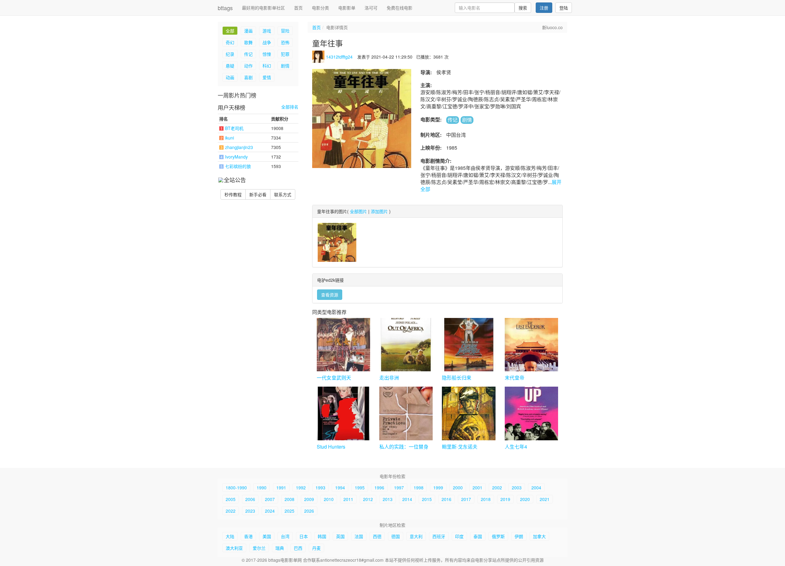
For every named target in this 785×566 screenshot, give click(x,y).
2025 (289, 511)
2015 (427, 499)
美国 (266, 536)
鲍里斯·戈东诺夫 (459, 446)
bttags (225, 8)
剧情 (285, 66)
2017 (466, 499)
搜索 (523, 8)
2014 (407, 499)
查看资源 (329, 295)
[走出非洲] (406, 344)
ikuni (229, 138)
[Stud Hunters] (343, 413)
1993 (320, 487)
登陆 (563, 8)
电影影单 (346, 8)
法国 (358, 536)
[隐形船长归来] (468, 344)
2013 (387, 499)
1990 (261, 487)
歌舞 (248, 42)
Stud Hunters (331, 446)
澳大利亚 (234, 548)
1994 (340, 487)
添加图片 (379, 211)
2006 (250, 499)
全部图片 (358, 211)
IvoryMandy (236, 157)
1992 (301, 487)
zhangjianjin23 (239, 147)
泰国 (477, 536)
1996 (379, 487)
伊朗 (519, 536)
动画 (230, 77)
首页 (298, 8)
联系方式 (282, 194)
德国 (395, 536)
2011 (348, 499)
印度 (459, 536)
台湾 (285, 536)
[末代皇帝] (531, 344)
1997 (399, 487)
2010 (329, 499)
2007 (270, 499)
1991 (281, 487)
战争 (266, 42)
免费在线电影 (399, 8)
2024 (270, 511)
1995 (360, 487)
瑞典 (279, 548)
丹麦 (316, 548)
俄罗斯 (498, 536)
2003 (517, 487)
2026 (309, 511)
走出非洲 (389, 377)
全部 (230, 31)
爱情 (266, 77)
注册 (544, 8)
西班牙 (438, 536)
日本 (303, 536)
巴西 (298, 548)
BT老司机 (234, 128)
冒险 (285, 31)
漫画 (248, 31)
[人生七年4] (531, 413)
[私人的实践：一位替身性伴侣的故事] (406, 413)
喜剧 (248, 77)
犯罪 (285, 54)
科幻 (266, 66)
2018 (486, 499)
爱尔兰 (259, 548)
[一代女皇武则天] (343, 344)
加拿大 (539, 536)
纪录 (230, 54)
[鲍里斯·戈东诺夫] (468, 413)
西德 (377, 536)
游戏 (266, 31)
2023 (250, 511)
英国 (340, 536)
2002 (497, 487)
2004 (536, 487)
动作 (248, 66)
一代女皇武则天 (334, 377)
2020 (525, 499)
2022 (231, 511)
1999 (438, 487)
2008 (289, 499)
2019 (505, 499)
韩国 (322, 536)
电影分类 (320, 8)
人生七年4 (516, 446)
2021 (545, 499)
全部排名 (289, 107)
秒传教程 (233, 194)
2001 (477, 487)
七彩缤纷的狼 (238, 166)
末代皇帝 (514, 377)
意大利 (416, 536)
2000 (458, 487)
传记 (248, 54)
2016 (446, 499)
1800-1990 (236, 487)
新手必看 (257, 194)
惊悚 (266, 54)
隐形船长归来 (456, 377)
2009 (309, 499)
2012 (368, 499)
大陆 (230, 536)
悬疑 (230, 66)
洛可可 (371, 8)
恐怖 (285, 42)
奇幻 (230, 42)
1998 (418, 487)
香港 (248, 536)
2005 (231, 499)
